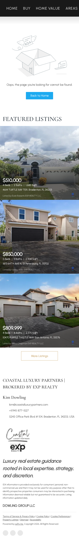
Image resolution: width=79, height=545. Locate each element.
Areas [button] (72, 8)
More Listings (39, 356)
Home (12, 8)
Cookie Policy (42, 516)
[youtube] (20, 533)
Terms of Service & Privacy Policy (19, 516)
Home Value (48, 8)
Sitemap (24, 519)
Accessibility (35, 519)
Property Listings (10, 519)
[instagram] (13, 533)
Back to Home (39, 95)
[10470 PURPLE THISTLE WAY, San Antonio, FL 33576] (39, 311)
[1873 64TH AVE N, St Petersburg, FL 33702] (39, 237)
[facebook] (5, 533)
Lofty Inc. (19, 524)
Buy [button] (26, 8)
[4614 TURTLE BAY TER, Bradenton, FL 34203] (39, 163)
